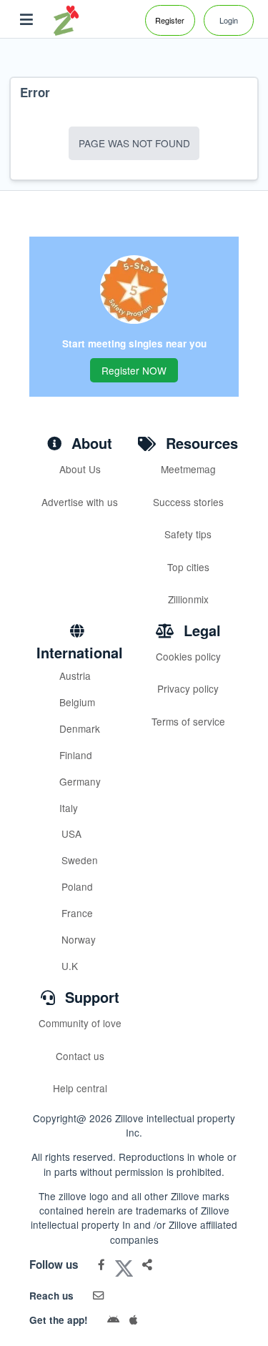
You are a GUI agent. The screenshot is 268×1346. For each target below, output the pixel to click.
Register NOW (134, 370)
